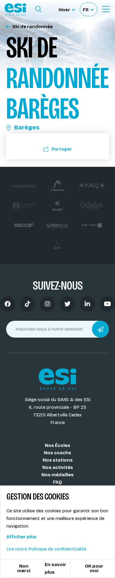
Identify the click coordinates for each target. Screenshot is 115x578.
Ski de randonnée (32, 26)
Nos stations (58, 460)
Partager (62, 149)
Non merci (23, 568)
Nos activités (57, 467)
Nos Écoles (57, 445)
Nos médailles (57, 474)
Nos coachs (57, 452)
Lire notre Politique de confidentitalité (46, 549)
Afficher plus (21, 537)
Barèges (26, 127)
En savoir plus (55, 568)
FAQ (57, 482)
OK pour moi (94, 568)
